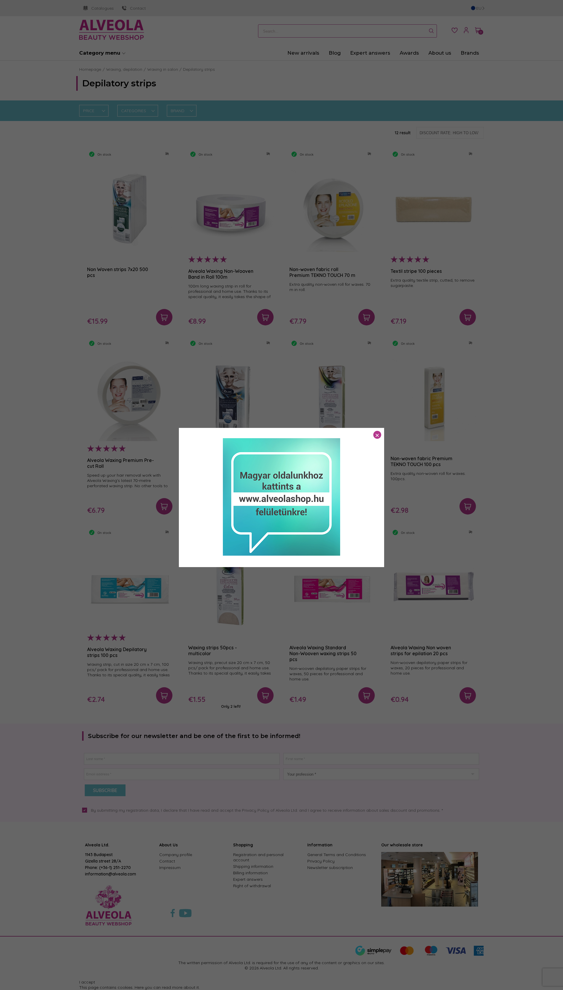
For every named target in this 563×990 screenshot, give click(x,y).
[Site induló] (281, 554)
